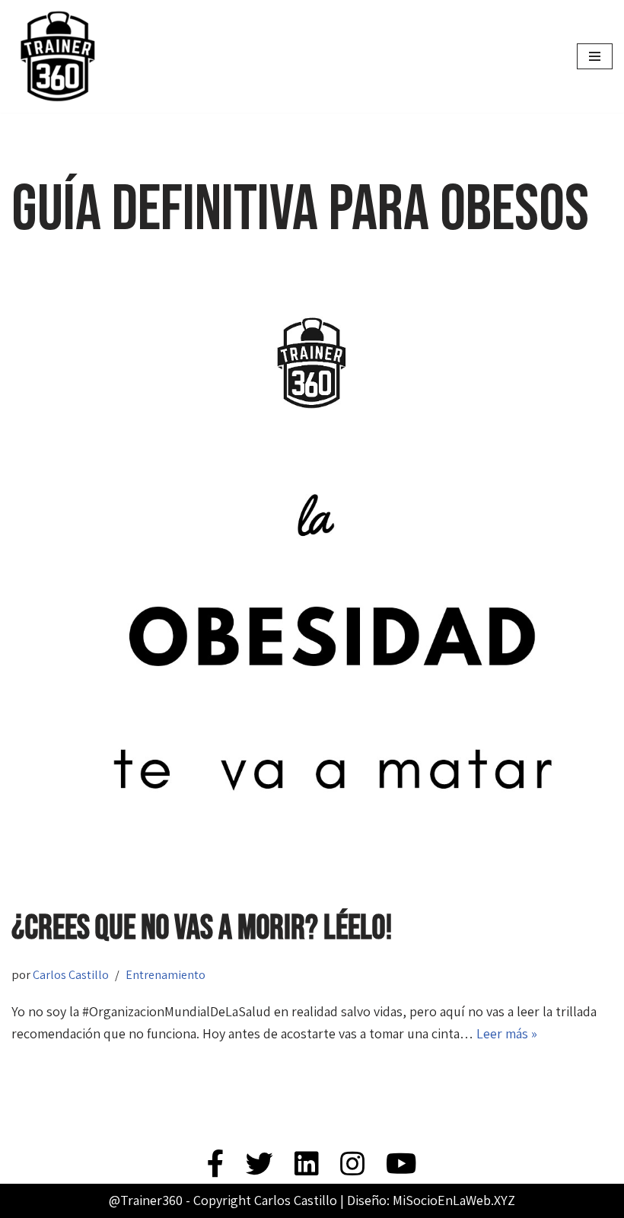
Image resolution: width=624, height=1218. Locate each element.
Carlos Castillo (71, 974)
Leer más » (506, 1033)
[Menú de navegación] (595, 56)
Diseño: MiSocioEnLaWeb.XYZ (431, 1200)
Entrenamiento (165, 974)
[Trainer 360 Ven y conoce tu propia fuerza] (57, 56)
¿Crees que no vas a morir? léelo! (202, 928)
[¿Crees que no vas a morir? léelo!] (312, 585)
